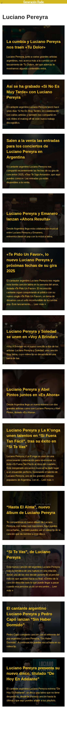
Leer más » (40, 304)
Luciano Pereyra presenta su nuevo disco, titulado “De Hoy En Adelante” (33, 673)
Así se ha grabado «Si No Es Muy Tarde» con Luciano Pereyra (33, 91)
